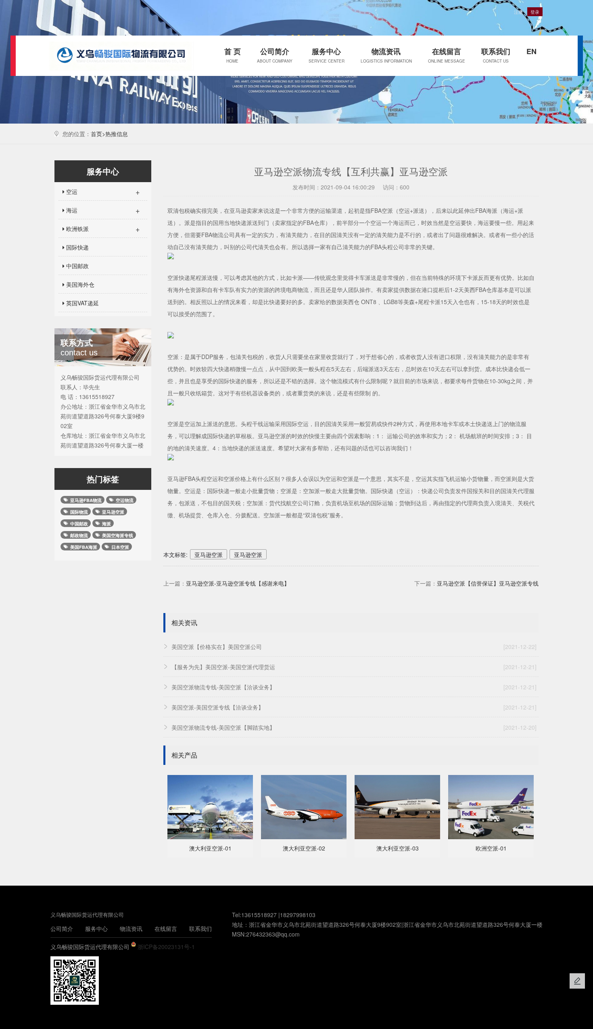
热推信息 (116, 134)
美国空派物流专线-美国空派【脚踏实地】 (354, 727)
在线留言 (446, 55)
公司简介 (274, 55)
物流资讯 (386, 55)
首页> (98, 134)
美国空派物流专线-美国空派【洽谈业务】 (354, 687)
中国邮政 (77, 266)
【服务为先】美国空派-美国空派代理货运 (354, 667)
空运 (102, 191)
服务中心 (327, 55)
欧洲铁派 (102, 228)
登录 (534, 11)
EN (531, 51)
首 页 (232, 55)
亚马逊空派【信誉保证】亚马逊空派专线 (488, 583)
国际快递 (77, 247)
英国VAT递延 (82, 303)
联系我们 (495, 55)
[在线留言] (577, 981)
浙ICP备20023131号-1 (166, 947)
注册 (518, 11)
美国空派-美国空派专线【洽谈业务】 (354, 707)
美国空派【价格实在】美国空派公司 (354, 647)
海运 (102, 210)
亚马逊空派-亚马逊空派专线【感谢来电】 (238, 583)
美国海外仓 (79, 284)
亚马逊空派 (208, 554)
